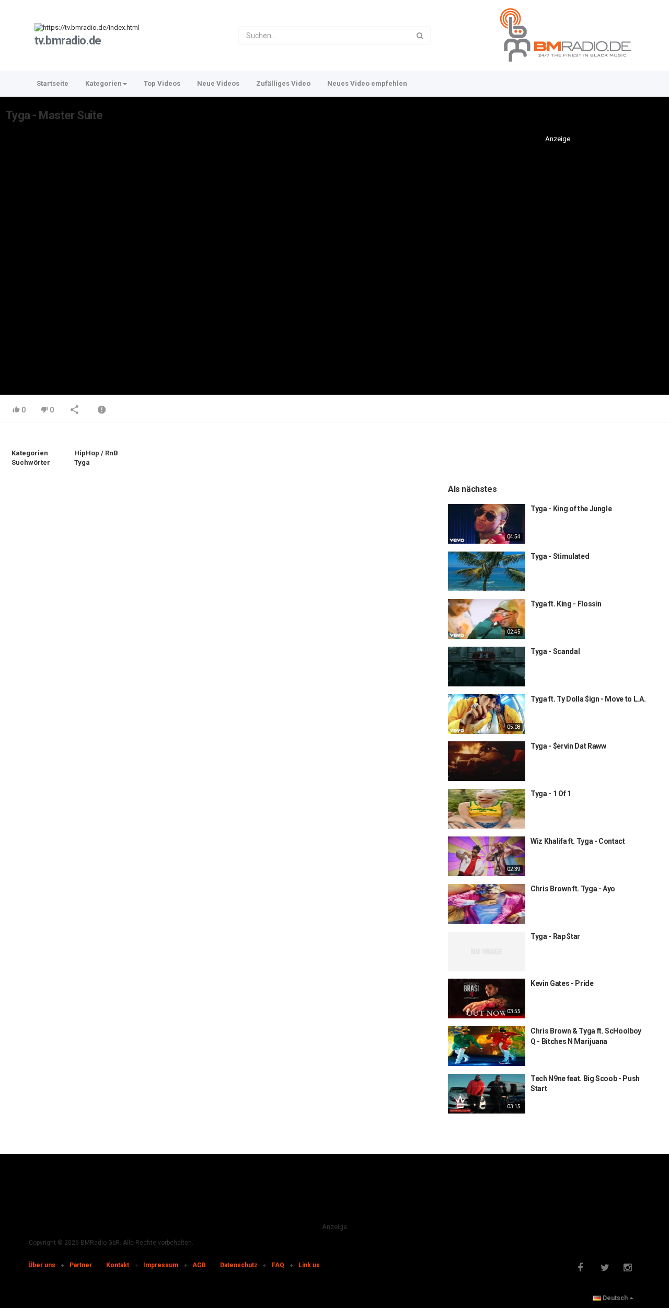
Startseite (52, 83)
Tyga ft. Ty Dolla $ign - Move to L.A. (587, 699)
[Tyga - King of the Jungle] (486, 524)
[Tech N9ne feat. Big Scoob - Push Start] (486, 1094)
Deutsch (615, 1298)
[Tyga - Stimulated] (486, 571)
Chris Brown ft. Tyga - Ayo (572, 889)
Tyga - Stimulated (559, 556)
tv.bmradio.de (67, 40)
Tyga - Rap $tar (555, 936)
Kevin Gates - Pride (561, 983)
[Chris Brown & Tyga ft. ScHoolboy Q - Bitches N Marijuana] (486, 1046)
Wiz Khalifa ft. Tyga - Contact (577, 841)
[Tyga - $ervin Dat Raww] (486, 761)
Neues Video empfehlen (367, 83)
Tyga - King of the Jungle (571, 508)
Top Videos (162, 83)
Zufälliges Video (283, 83)
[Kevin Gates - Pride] (486, 998)
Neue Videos (218, 83)
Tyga (82, 462)
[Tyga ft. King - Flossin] (486, 619)
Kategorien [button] (103, 83)
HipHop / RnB (96, 453)
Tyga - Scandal (555, 651)
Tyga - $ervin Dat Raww (568, 746)
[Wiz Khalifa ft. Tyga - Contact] (486, 856)
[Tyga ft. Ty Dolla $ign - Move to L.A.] (486, 714)
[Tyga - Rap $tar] (486, 951)
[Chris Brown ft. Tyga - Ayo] (486, 904)
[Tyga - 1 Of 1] (486, 809)
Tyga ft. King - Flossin (566, 604)
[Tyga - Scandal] (486, 666)
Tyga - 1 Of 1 (550, 793)
